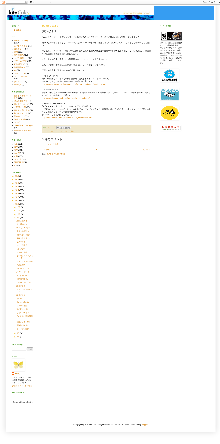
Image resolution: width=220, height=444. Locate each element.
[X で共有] (63, 127)
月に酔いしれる (22, 268)
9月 (18, 218)
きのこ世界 (20, 265)
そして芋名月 (21, 245)
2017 (17, 180)
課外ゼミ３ (20, 286)
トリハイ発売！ (22, 252)
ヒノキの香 (20, 242)
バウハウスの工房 (23, 282)
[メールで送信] (57, 127)
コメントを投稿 (52, 144)
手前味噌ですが (22, 279)
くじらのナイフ (22, 313)
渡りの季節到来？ (23, 231)
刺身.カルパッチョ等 (22, 131)
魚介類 (17, 153)
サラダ (17, 122)
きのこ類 (17, 159)
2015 (17, 187)
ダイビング (18, 82)
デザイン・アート (55, 131)
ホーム (96, 149)
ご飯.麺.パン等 (20, 107)
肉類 (16, 156)
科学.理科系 (19, 55)
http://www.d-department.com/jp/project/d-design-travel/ (66, 98)
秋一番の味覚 (21, 224)
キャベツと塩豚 (22, 329)
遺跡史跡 (17, 85)
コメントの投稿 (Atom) (55, 154)
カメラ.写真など (20, 58)
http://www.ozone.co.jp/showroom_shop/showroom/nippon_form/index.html (74, 84)
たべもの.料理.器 (21, 46)
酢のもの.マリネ (20, 113)
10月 (19, 214)
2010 (17, 204)
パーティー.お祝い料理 (23, 126)
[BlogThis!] (60, 127)
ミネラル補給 (21, 306)
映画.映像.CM (19, 67)
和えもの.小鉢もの (21, 104)
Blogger (145, 425)
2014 (17, 190)
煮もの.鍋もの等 (20, 101)
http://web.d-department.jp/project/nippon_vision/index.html (67, 117)
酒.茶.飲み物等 (20, 119)
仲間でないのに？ (23, 235)
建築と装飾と (21, 221)
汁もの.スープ (19, 116)
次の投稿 (46, 149)
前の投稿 (146, 149)
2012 (17, 197)
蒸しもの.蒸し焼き (21, 110)
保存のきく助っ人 (23, 238)
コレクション (19, 73)
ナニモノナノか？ (23, 228)
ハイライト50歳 (22, 272)
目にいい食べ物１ (23, 322)
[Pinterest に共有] (69, 127)
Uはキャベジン (22, 276)
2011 (17, 201)
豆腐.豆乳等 (19, 162)
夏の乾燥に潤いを (23, 309)
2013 (17, 194)
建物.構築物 (19, 64)
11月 (19, 211)
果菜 (16, 150)
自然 (16, 52)
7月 (18, 337)
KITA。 (18, 374)
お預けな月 (20, 249)
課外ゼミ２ (20, 295)
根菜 (16, 147)
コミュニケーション (22, 76)
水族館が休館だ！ (23, 325)
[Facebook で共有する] (66, 127)
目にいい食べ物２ (23, 302)
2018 (17, 176)
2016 (17, 183)
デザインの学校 (69, 131)
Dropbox (17, 30)
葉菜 (16, 144)
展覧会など (18, 49)
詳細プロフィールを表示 (22, 386)
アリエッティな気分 (24, 261)
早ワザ (19, 299)
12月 (19, 207)
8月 (18, 333)
